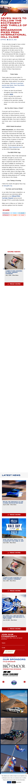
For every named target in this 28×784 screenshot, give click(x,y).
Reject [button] (14, 782)
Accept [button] (9, 782)
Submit (9, 652)
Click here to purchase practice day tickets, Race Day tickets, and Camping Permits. (13, 85)
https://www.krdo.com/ (15, 147)
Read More (18, 782)
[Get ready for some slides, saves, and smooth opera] (14, 731)
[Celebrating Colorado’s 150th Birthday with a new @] (14, 758)
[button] (6, 213)
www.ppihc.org (8, 185)
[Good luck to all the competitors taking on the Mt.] (14, 703)
